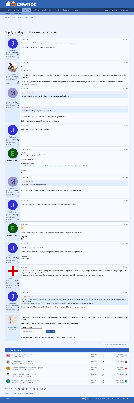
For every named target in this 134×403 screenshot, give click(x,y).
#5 (127, 149)
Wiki (57, 10)
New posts (8, 13)
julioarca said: (26, 93)
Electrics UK (25, 357)
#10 (126, 267)
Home (9, 10)
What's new (66, 10)
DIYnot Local (70, 337)
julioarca (9, 35)
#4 (127, 126)
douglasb (14, 363)
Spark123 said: (26, 296)
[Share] (124, 39)
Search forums (18, 13)
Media (77, 10)
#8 (127, 224)
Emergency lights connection (24, 374)
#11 (126, 292)
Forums (27, 10)
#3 (127, 89)
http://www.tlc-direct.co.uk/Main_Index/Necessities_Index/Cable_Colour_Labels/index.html (54, 166)
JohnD (122, 363)
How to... (17, 10)
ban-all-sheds (120, 356)
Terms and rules (100, 398)
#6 (127, 177)
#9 (127, 244)
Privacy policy (111, 398)
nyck (13, 357)
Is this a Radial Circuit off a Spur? (25, 380)
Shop (50, 10)
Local (44, 10)
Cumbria (16, 286)
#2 (127, 63)
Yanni (13, 376)
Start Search (50, 332)
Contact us (90, 398)
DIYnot (9, 398)
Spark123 (121, 369)
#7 (127, 201)
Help (118, 398)
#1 (127, 39)
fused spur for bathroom (22, 355)
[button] (71, 10)
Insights (36, 10)
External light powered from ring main (27, 367)
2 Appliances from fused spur (24, 361)
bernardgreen (119, 376)
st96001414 (15, 383)
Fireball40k (15, 370)
